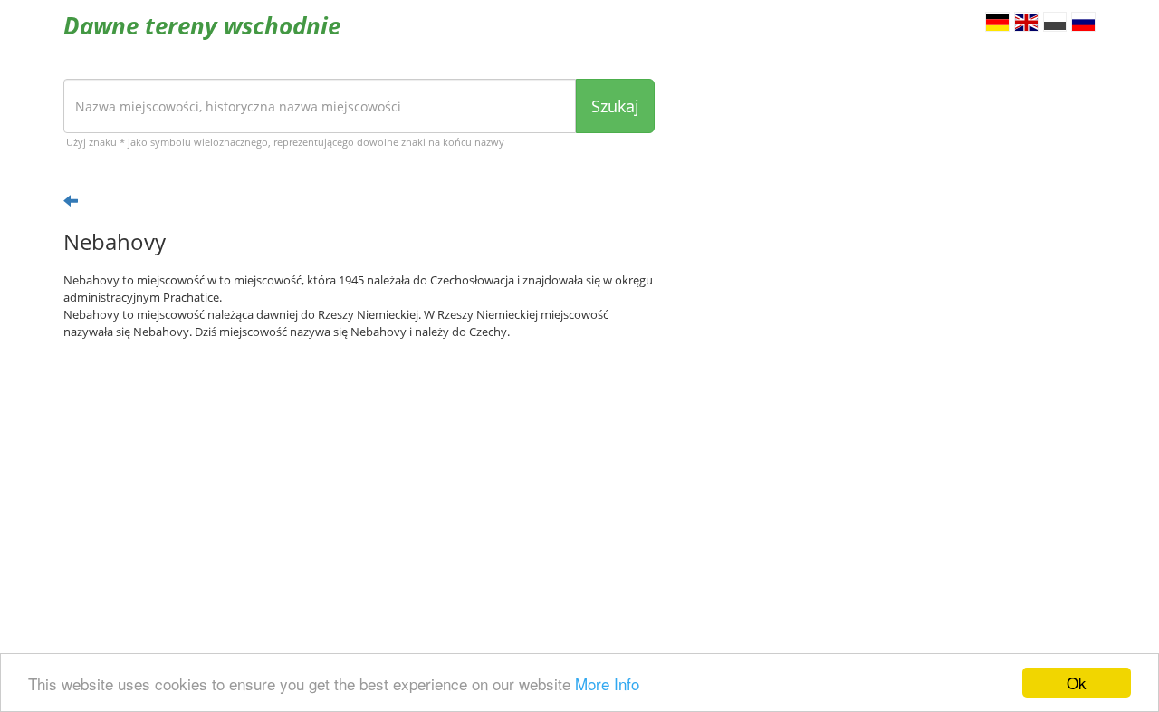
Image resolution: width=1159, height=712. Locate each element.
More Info (607, 683)
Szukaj (615, 106)
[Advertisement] (359, 494)
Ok (1077, 682)
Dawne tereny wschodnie (201, 25)
